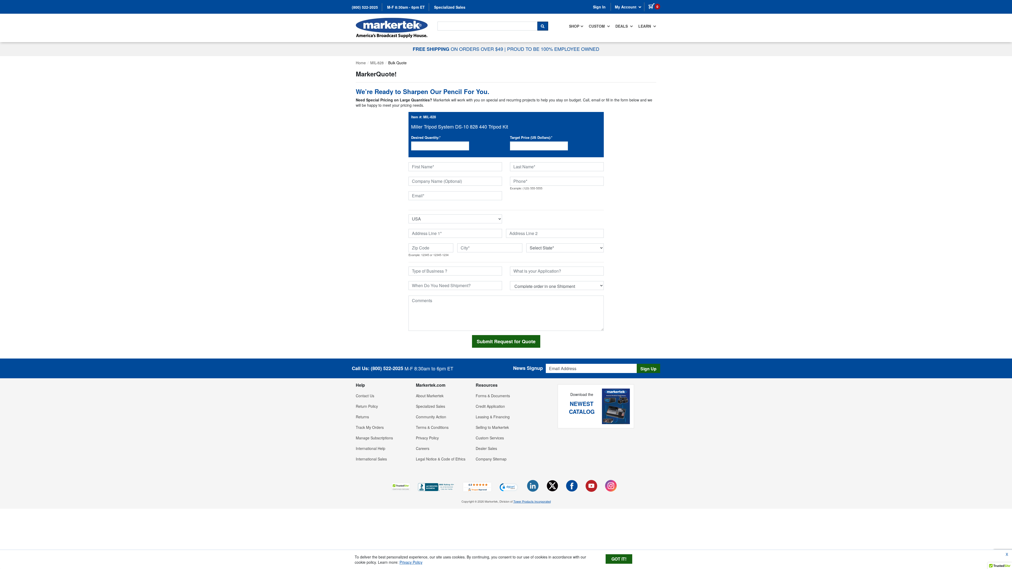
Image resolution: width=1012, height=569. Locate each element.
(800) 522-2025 (365, 7)
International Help (370, 448)
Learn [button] (645, 26)
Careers (422, 448)
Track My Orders (370, 427)
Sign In (599, 6)
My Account (626, 6)
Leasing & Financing (493, 416)
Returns (362, 416)
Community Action (431, 416)
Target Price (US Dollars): (531, 137)
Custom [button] (597, 26)
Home (361, 62)
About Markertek (430, 395)
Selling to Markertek (492, 427)
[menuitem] (576, 26)
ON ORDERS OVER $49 (458, 48)
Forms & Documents (493, 395)
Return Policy (367, 406)
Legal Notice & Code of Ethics (440, 459)
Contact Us (365, 395)
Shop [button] (574, 26)
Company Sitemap (491, 459)
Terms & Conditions (432, 427)
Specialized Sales (449, 7)
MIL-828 (377, 62)
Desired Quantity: (426, 137)
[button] (401, 487)
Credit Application (490, 406)
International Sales (371, 459)
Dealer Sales (486, 448)
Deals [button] (622, 26)
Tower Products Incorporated (532, 501)
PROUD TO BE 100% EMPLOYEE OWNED (553, 48)
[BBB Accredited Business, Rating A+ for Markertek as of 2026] (436, 486)
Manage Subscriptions (374, 437)
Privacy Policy (427, 437)
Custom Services (490, 437)
